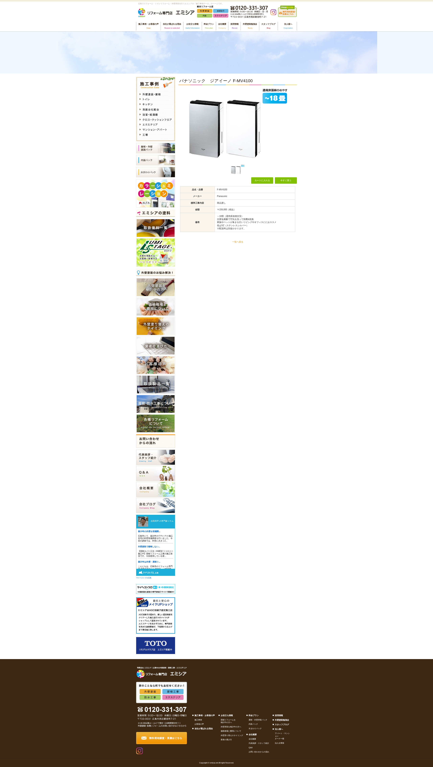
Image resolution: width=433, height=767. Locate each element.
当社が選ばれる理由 (172, 26)
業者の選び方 (226, 740)
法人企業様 (279, 743)
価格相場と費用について (231, 731)
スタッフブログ (268, 26)
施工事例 (198, 720)
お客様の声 (199, 724)
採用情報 (235, 26)
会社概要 (252, 739)
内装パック (253, 724)
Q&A (251, 748)
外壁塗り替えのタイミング (232, 735)
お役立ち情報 (227, 715)
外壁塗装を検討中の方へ (231, 727)
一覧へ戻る (237, 242)
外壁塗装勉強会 (250, 26)
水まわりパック (255, 728)
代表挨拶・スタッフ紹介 (259, 743)
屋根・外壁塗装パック (258, 720)
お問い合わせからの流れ (259, 752)
